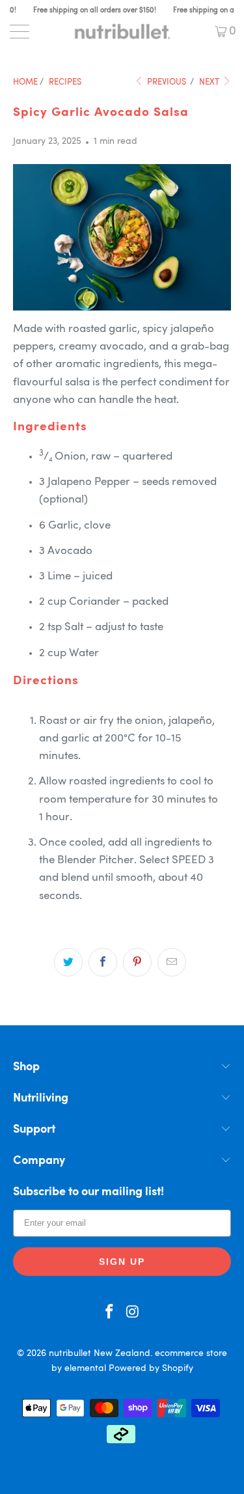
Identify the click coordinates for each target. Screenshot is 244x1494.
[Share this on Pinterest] (137, 962)
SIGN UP (122, 1261)
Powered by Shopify (151, 1368)
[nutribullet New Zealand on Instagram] (133, 1314)
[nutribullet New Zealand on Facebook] (110, 1314)
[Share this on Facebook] (102, 962)
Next (210, 82)
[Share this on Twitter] (68, 962)
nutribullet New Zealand (99, 1353)
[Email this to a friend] (171, 962)
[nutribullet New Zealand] (122, 31)
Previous (165, 82)
